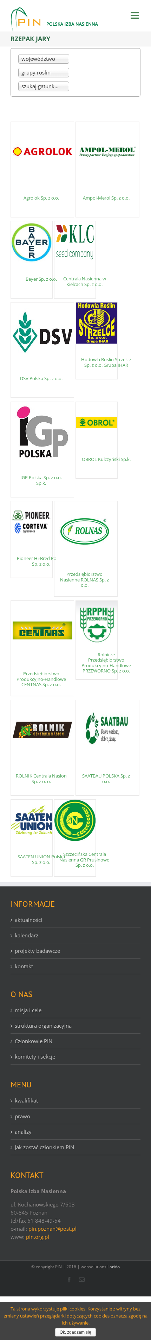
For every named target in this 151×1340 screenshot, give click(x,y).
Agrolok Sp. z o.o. (41, 198)
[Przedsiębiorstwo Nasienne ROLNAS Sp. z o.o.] (85, 531)
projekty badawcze (37, 950)
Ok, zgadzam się (75, 1332)
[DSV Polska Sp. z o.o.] (42, 332)
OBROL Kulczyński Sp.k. (106, 459)
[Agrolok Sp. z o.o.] (42, 152)
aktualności (28, 919)
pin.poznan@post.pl (52, 1228)
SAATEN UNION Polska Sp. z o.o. (41, 859)
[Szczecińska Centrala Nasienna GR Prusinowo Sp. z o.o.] (75, 820)
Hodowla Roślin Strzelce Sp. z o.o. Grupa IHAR (106, 362)
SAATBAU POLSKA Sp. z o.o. (106, 779)
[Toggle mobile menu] (135, 15)
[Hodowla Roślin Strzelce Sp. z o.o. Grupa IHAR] (96, 323)
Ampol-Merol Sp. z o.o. (106, 198)
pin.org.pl (37, 1236)
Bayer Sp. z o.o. (41, 279)
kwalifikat (26, 1100)
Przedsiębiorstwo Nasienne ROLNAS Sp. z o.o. (84, 579)
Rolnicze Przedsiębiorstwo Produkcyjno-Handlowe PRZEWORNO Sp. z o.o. (106, 662)
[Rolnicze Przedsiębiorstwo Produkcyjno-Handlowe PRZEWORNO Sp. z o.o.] (96, 622)
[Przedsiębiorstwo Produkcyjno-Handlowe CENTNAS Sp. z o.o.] (42, 631)
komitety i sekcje (35, 1056)
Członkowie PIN (33, 1041)
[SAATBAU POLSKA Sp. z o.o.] (107, 730)
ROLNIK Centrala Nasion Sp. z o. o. (41, 779)
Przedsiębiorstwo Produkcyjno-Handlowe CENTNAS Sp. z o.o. (41, 679)
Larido (113, 1267)
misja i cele (28, 1010)
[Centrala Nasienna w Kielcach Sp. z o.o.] (75, 242)
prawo (22, 1116)
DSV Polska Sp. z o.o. (41, 378)
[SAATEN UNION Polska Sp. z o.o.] (31, 820)
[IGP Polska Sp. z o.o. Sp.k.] (42, 432)
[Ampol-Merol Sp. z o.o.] (107, 152)
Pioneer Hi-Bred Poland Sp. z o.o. (41, 561)
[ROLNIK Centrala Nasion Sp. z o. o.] (42, 730)
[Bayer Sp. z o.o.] (31, 242)
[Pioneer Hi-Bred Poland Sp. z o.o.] (31, 522)
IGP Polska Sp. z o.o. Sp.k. (41, 480)
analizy (23, 1131)
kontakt (24, 966)
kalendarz (26, 935)
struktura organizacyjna (43, 1025)
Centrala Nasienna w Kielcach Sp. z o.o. (84, 281)
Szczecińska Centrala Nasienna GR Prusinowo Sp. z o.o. (84, 859)
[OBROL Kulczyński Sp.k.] (96, 422)
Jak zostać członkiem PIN (44, 1147)
